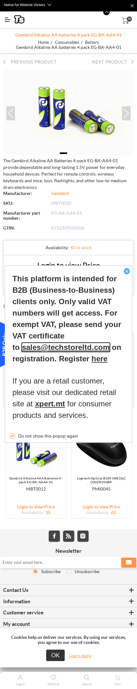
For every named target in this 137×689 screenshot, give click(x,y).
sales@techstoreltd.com (66, 347)
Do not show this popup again (48, 435)
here (99, 358)
